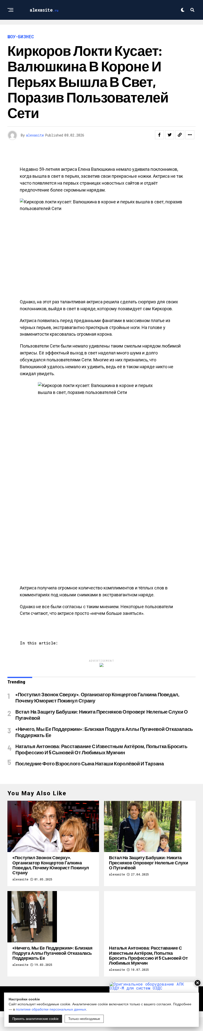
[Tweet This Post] (169, 134)
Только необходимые (84, 1019)
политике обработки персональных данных (51, 1009)
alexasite (35, 135)
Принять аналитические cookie (35, 1019)
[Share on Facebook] (159, 134)
